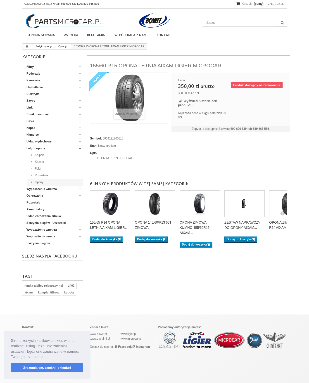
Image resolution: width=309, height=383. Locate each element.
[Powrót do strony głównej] (27, 46)
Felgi (37, 168)
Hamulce (32, 134)
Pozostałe (41, 175)
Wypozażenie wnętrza (41, 229)
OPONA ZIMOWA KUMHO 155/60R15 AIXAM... (194, 227)
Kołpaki (39, 155)
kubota (69, 292)
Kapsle (39, 161)
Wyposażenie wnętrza (41, 189)
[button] (46, 357)
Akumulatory (35, 209)
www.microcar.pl (131, 338)
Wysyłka (71, 35)
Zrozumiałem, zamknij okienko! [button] (47, 367)
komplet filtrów (48, 292)
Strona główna (41, 35)
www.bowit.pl (98, 334)
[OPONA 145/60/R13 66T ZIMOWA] (155, 203)
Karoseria (33, 80)
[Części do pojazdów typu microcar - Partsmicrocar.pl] (64, 21)
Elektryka (32, 94)
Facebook (124, 346)
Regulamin (96, 35)
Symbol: (96, 138)
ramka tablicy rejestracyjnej (43, 285)
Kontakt (164, 35)
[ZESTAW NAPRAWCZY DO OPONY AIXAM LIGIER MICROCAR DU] (244, 203)
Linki (29, 107)
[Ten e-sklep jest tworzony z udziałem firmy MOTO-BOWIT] (154, 20)
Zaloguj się (276, 3)
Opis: (93, 153)
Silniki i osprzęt (37, 114)
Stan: (93, 145)
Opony (38, 182)
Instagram (142, 346)
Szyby (30, 100)
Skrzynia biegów (38, 243)
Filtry (30, 67)
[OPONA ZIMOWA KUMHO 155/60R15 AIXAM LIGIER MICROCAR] (200, 203)
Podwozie (33, 73)
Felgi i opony (35, 148)
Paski (30, 121)
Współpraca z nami (130, 35)
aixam (28, 292)
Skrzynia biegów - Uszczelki (46, 223)
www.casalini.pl (100, 338)
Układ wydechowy (39, 141)
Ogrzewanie (34, 195)
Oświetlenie (34, 87)
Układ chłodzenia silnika (43, 216)
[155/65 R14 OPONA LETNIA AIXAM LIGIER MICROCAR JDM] (110, 203)
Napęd (30, 128)
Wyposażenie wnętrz (40, 236)
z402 (71, 285)
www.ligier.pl (128, 334)
